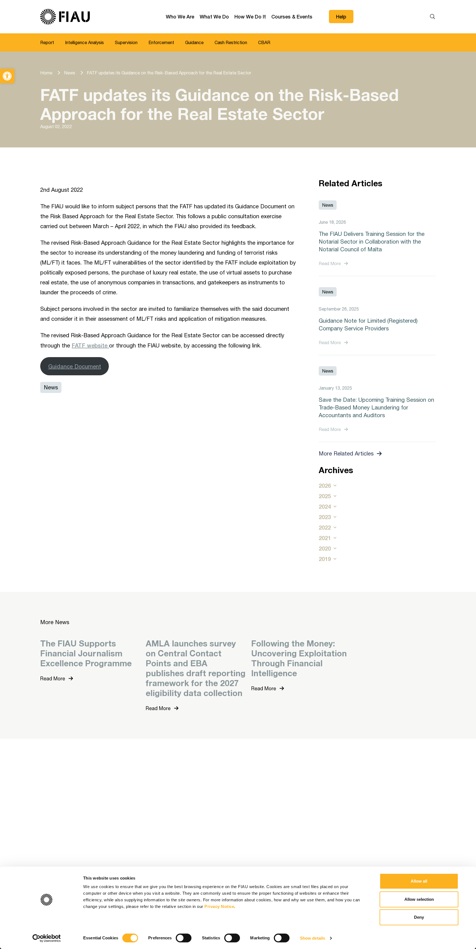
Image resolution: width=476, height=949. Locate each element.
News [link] (69, 72)
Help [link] (341, 17)
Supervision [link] (126, 42)
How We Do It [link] (250, 17)
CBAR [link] (264, 42)
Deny (419, 917)
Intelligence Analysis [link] (84, 42)
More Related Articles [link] (346, 453)
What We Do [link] (214, 17)
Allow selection (419, 899)
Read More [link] (330, 263)
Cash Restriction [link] (231, 42)
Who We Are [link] (180, 17)
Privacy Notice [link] (219, 906)
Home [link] (46, 72)
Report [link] (47, 42)
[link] (7, 76)
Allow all (419, 881)
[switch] (183, 938)
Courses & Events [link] (291, 17)
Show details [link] (312, 938)
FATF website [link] (90, 345)
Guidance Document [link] (74, 366)
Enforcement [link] (161, 42)
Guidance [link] (194, 42)
